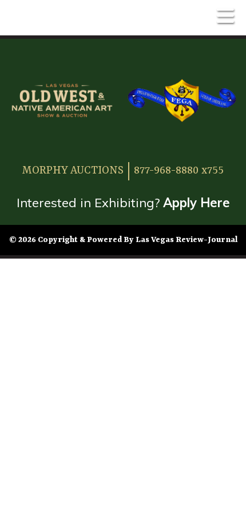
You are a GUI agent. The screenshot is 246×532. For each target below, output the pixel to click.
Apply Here (196, 203)
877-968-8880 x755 (179, 170)
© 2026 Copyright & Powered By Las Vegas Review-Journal (123, 239)
